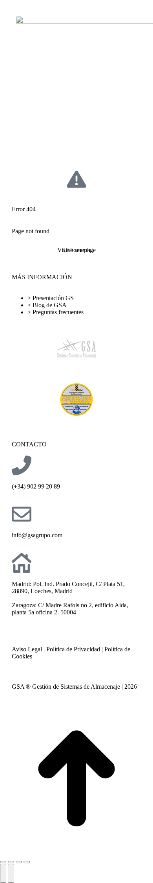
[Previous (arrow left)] (3, 873)
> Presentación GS (50, 298)
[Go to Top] (76, 779)
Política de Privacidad (73, 649)
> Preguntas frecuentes (55, 312)
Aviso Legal (27, 649)
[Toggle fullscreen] (19, 862)
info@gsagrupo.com (37, 535)
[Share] (11, 862)
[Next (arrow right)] (11, 873)
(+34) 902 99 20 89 (36, 486)
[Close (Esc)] (3, 862)
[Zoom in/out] (27, 862)
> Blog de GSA (47, 305)
